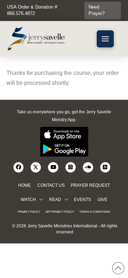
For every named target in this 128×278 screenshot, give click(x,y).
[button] (105, 38)
